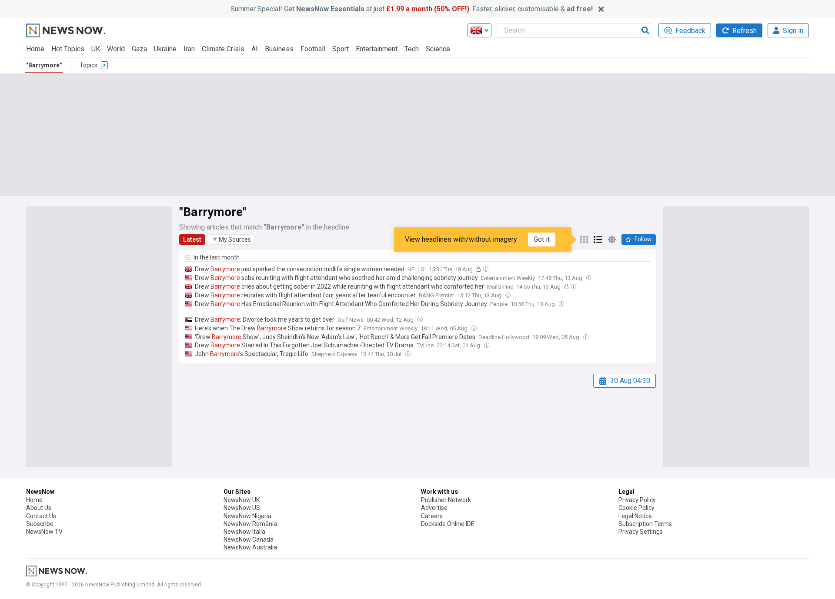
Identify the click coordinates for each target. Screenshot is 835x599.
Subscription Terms (645, 523)
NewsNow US (242, 507)
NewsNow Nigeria (247, 515)
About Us (38, 507)
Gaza (139, 49)
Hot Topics (67, 49)
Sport (340, 49)
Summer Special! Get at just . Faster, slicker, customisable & (411, 9)
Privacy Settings (640, 531)
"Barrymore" (44, 65)
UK (95, 49)
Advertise (434, 507)
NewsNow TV (44, 531)
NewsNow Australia (250, 547)
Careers (432, 515)
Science (438, 49)
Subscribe (39, 523)
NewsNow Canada (249, 539)
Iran (189, 49)
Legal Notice (635, 515)
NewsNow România (250, 523)
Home (35, 49)
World (116, 49)
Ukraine (165, 49)
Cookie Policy (636, 507)
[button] (232, 239)
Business (279, 49)
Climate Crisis (223, 49)
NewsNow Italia (244, 531)
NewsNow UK (242, 499)
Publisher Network (446, 499)
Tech (411, 49)
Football (313, 49)
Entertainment (376, 49)
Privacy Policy (637, 499)
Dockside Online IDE (447, 523)
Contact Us (41, 515)
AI (254, 49)
